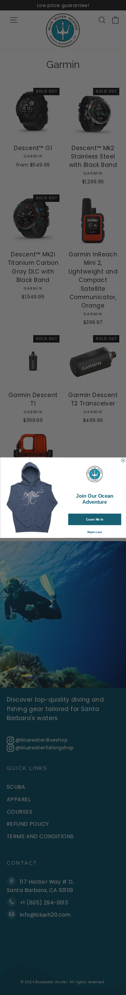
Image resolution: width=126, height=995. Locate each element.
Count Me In (94, 519)
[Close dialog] (123, 460)
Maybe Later (94, 531)
